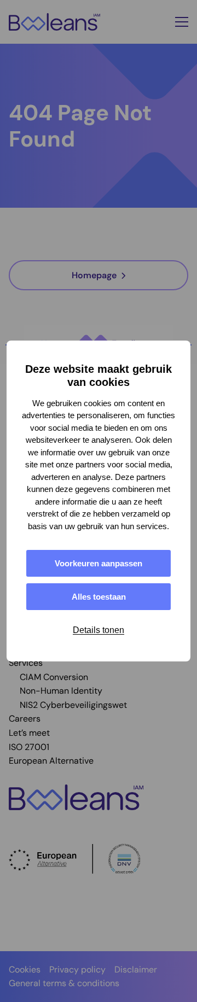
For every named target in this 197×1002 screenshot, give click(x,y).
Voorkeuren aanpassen (98, 563)
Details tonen (98, 630)
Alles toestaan (99, 596)
